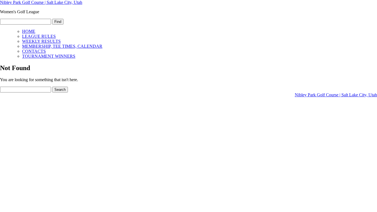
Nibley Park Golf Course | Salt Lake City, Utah (41, 2)
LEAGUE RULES (39, 36)
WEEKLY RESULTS (41, 41)
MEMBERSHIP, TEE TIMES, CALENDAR (62, 46)
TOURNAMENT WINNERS (48, 56)
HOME (28, 31)
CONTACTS (34, 51)
